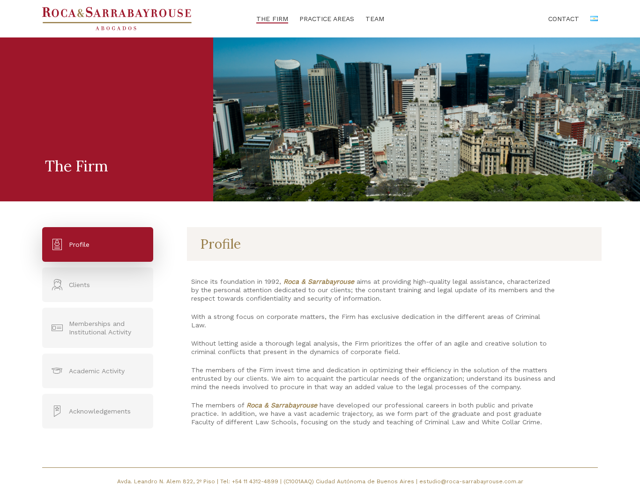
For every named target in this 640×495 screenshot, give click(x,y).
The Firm (272, 18)
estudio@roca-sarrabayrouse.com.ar (471, 481)
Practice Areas (326, 18)
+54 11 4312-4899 (256, 481)
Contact (563, 18)
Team (374, 18)
